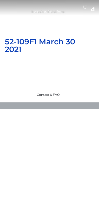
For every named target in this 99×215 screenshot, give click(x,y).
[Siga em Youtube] (39, 82)
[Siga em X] (49, 82)
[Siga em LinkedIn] (60, 82)
